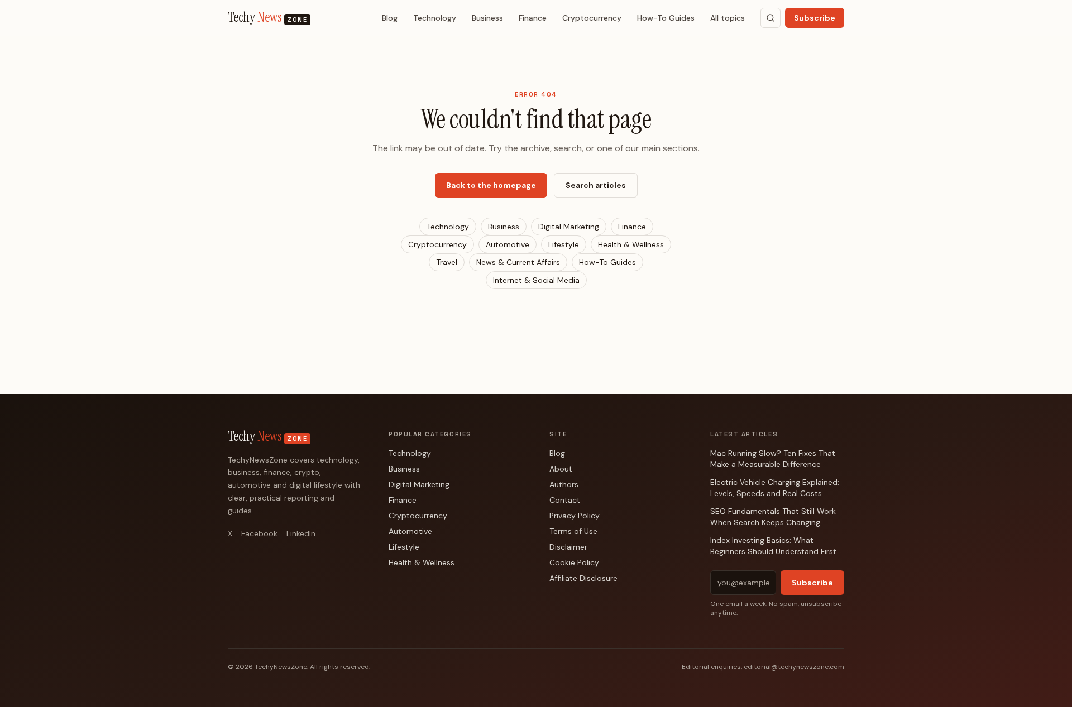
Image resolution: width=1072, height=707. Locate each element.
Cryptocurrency (591, 18)
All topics (727, 18)
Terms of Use (573, 531)
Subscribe (814, 18)
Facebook (259, 533)
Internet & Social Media (536, 280)
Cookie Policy (574, 562)
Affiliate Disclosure (583, 578)
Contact (564, 500)
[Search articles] (770, 18)
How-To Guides (666, 18)
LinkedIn (300, 533)
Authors (563, 484)
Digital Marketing (568, 227)
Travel (446, 262)
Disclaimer (568, 547)
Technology (434, 18)
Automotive (507, 244)
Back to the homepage (491, 185)
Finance (533, 18)
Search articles (596, 185)
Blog (390, 18)
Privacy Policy (574, 516)
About (560, 469)
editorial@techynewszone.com (794, 666)
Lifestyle (563, 244)
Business (487, 18)
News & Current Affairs (518, 262)
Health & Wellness (631, 244)
